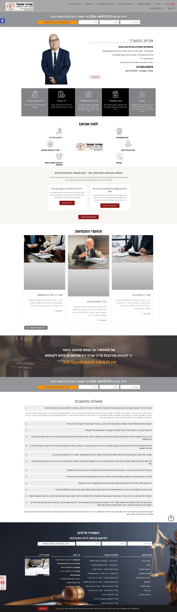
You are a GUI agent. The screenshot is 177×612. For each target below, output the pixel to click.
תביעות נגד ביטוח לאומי (98, 561)
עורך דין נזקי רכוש (93, 586)
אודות (158, 4)
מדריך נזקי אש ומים (105, 4)
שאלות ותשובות (126, 4)
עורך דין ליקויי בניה (111, 590)
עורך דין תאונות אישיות (109, 603)
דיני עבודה (114, 573)
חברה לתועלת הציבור (99, 565)
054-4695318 (66, 567)
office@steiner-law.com (66, 564)
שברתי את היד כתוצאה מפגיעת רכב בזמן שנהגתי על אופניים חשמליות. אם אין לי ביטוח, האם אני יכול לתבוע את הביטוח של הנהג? (98, 408)
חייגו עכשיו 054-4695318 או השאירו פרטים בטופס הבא (88, 16)
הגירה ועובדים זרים (111, 569)
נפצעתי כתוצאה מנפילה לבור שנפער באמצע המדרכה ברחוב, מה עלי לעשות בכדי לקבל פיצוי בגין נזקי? (109, 424)
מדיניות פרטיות (156, 8)
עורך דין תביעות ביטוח (110, 586)
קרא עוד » (146, 313)
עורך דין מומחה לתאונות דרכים (106, 599)
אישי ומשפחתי (93, 573)
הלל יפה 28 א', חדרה (67, 571)
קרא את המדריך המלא (110, 205)
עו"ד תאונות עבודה (96, 301)
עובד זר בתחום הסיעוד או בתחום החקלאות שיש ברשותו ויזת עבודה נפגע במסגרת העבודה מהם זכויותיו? (109, 477)
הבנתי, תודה (43, 609)
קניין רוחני (113, 561)
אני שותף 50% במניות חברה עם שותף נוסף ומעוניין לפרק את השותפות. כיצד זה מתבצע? (115, 483)
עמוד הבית (170, 4)
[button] (2, 20)
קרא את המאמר (67, 203)
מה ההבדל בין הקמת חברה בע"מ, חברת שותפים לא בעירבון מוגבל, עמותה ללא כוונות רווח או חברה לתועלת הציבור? (103, 489)
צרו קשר (171, 8)
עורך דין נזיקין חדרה (110, 594)
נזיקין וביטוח (97, 569)
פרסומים (89, 4)
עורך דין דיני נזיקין (95, 590)
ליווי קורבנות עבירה (111, 578)
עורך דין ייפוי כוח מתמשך (49, 294)
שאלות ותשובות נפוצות (88, 217)
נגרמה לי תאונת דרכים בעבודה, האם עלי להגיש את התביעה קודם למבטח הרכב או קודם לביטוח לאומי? (109, 470)
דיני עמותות (113, 565)
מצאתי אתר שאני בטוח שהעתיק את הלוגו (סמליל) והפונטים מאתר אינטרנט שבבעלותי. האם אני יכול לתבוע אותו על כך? (102, 455)
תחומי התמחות (144, 4)
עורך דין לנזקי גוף (141, 294)
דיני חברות (104, 573)
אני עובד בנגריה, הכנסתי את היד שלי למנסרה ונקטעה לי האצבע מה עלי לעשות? (118, 430)
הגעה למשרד (74, 4)
